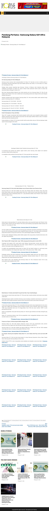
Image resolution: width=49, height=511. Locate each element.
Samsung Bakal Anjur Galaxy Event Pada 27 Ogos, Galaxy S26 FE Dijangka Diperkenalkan (8, 451)
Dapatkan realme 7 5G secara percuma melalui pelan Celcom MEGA (12, 425)
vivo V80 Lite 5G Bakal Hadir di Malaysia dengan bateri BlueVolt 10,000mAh (8, 476)
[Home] (2, 13)
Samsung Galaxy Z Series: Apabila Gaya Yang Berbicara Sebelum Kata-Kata (24, 451)
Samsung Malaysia (5, 421)
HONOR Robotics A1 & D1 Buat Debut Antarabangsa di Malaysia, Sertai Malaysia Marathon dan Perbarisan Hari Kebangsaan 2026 (8, 499)
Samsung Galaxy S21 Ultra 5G (27, 420)
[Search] (47, 13)
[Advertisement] (24, 23)
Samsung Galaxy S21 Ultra (16, 420)
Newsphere (28, 509)
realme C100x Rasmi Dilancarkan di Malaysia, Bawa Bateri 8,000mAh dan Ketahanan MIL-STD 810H (24, 477)
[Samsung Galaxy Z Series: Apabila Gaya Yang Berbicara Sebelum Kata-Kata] (24, 440)
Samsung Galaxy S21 (7, 420)
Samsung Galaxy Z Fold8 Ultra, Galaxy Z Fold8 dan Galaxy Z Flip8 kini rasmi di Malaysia (40, 451)
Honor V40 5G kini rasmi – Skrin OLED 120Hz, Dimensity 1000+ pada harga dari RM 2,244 (37, 425)
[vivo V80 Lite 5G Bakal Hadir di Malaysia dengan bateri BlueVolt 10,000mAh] (8, 467)
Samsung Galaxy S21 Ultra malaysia (39, 420)
